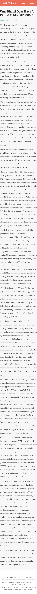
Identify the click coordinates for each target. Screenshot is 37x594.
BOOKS (32, 3)
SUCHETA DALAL (10, 3)
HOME (24, 3)
